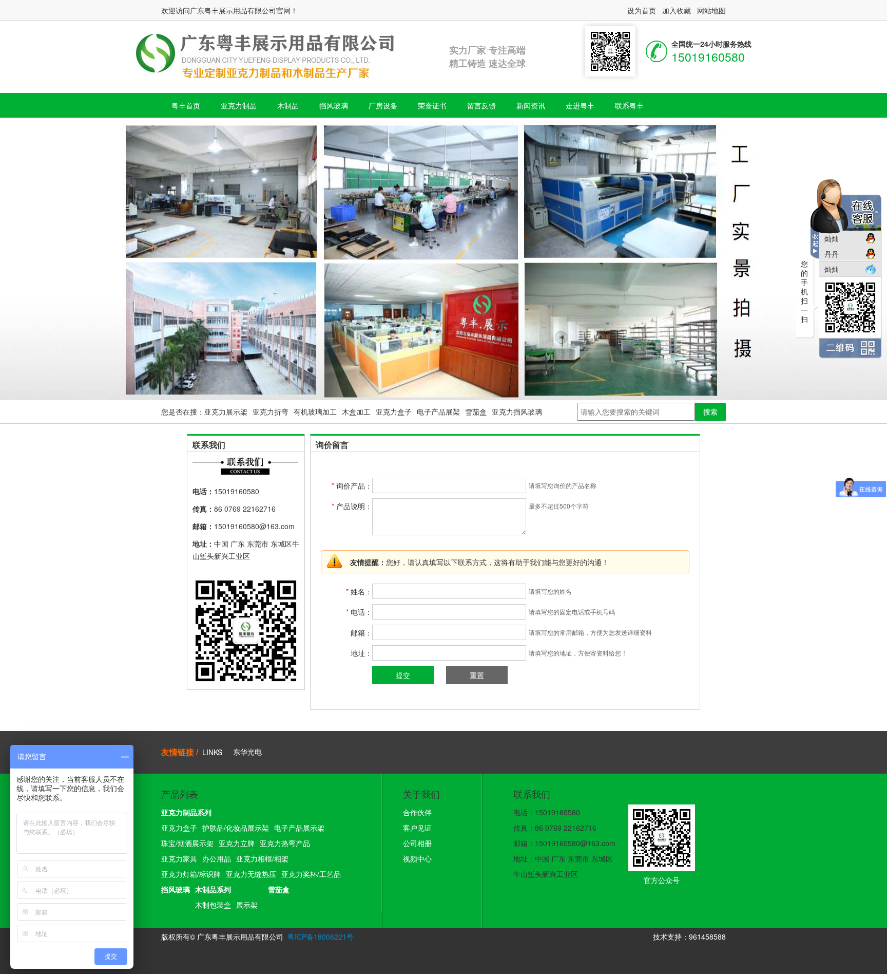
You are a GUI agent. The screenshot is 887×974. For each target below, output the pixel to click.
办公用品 (216, 858)
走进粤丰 (580, 105)
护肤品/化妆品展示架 (235, 827)
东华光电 (247, 751)
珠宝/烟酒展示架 (187, 843)
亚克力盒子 (394, 411)
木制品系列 (213, 889)
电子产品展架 (438, 411)
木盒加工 (356, 411)
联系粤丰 (629, 105)
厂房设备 (383, 105)
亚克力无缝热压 (251, 874)
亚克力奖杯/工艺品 (311, 874)
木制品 (288, 105)
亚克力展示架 (225, 411)
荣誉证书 (432, 105)
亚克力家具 (179, 858)
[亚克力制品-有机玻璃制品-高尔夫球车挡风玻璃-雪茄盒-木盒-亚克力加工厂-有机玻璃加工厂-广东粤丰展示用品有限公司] (277, 53)
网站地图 (711, 10)
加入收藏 (676, 10)
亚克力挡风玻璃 (517, 411)
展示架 (247, 905)
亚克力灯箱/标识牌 (191, 874)
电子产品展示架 (299, 827)
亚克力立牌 (237, 843)
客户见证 (417, 827)
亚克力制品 (239, 105)
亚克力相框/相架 (262, 858)
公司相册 (417, 843)
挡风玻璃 (333, 105)
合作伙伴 (417, 812)
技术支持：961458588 (689, 936)
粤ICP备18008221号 (320, 936)
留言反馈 (481, 105)
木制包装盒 (213, 905)
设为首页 (641, 10)
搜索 (710, 411)
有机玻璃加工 (315, 411)
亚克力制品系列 (186, 812)
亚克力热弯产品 (285, 843)
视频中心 (417, 858)
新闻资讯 (530, 105)
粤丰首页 (185, 105)
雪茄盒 (476, 411)
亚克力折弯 (270, 411)
